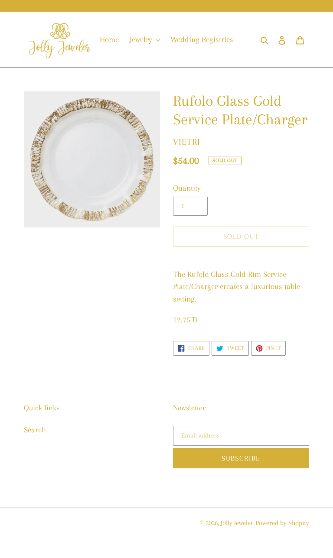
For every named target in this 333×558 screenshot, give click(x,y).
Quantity (187, 188)
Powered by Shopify (282, 523)
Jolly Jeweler (237, 523)
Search (35, 429)
